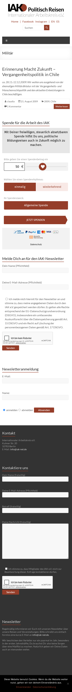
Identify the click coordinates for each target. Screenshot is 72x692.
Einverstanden (23, 687)
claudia (11, 101)
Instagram (41, 21)
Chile (53, 101)
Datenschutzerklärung (44, 687)
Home (14, 21)
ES (57, 21)
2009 (47, 101)
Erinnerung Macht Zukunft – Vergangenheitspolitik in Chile (30, 71)
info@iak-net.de (18, 449)
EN (53, 21)
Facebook (28, 21)
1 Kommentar (14, 106)
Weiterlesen (61, 106)
